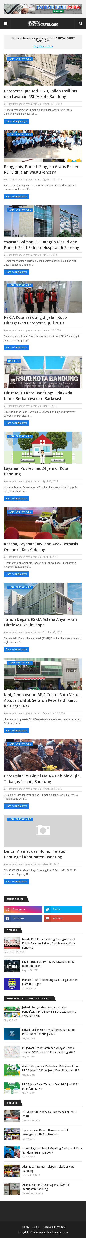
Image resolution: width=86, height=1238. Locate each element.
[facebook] (23, 918)
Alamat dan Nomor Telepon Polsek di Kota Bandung (48, 1168)
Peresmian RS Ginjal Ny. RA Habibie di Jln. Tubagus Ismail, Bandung (42, 779)
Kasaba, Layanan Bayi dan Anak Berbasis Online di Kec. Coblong (41, 547)
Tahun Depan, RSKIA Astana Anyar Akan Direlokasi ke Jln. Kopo (40, 622)
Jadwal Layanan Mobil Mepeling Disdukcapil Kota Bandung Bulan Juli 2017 (52, 1150)
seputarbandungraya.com (23, 104)
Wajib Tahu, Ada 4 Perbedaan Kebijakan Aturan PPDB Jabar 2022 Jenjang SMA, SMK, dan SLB (51, 1068)
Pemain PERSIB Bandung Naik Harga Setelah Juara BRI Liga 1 (50, 982)
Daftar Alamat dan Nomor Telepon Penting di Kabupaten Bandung (36, 854)
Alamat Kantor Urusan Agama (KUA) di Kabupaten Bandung (46, 1187)
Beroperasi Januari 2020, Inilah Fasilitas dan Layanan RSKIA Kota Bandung (40, 94)
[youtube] (63, 918)
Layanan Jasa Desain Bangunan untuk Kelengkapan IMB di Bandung (45, 1132)
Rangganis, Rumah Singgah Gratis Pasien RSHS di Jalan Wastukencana (41, 169)
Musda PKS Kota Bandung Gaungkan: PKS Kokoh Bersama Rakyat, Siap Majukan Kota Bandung (48, 943)
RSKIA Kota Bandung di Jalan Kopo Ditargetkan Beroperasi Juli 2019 (35, 320)
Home (25, 1226)
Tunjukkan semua (43, 46)
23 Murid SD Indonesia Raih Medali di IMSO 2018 (49, 1114)
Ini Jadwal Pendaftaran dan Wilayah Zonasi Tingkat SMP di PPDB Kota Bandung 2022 (48, 1050)
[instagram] (23, 909)
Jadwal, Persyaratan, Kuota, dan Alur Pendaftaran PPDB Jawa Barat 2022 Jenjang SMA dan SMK (49, 1011)
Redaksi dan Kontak (54, 1226)
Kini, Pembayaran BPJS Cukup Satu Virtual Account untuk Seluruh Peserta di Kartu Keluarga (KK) (43, 700)
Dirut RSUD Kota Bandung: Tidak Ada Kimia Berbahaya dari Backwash (38, 396)
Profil (36, 1226)
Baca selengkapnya (16, 121)
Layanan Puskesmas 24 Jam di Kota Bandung (36, 471)
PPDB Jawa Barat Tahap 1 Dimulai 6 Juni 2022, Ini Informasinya (51, 1086)
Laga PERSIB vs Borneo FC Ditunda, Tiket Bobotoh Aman (48, 963)
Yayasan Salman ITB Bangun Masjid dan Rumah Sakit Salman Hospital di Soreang (41, 245)
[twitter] (63, 909)
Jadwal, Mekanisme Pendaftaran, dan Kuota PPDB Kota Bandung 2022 (48, 1032)
